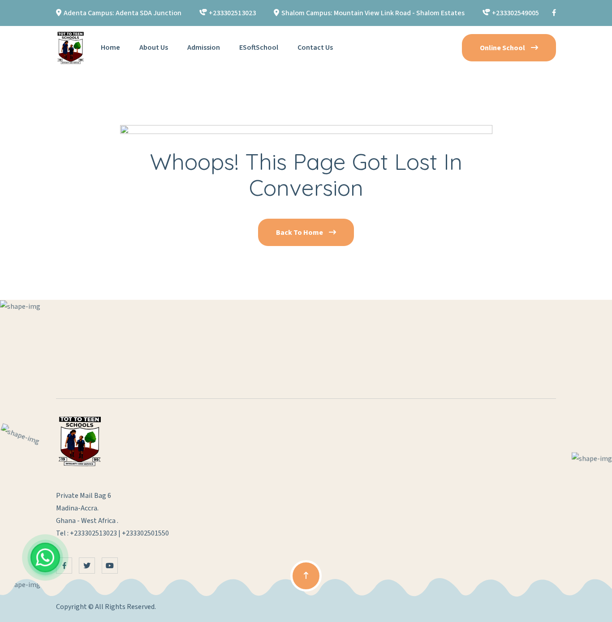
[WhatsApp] (45, 557)
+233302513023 (232, 13)
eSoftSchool (258, 47)
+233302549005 (515, 13)
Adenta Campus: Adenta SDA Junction (122, 13)
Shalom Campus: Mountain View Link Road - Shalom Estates (373, 13)
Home (110, 47)
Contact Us (315, 47)
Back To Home (300, 233)
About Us (153, 47)
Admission (203, 47)
